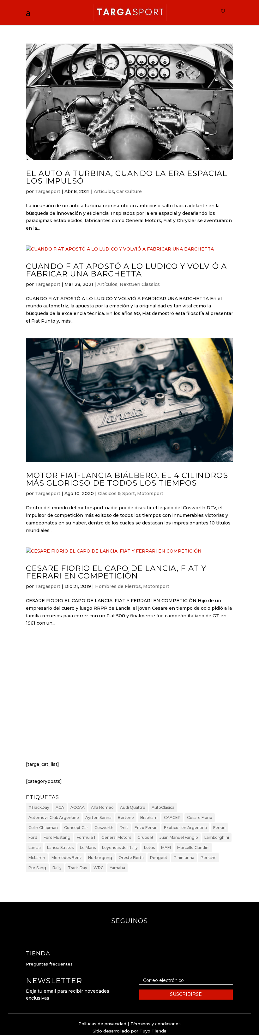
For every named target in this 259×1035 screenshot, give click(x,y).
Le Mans (88, 847)
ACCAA (77, 807)
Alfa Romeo (102, 807)
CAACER (172, 817)
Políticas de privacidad (102, 1023)
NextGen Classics (140, 284)
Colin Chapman (43, 827)
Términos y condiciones (155, 1023)
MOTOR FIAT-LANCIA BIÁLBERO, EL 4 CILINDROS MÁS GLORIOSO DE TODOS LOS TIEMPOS (127, 479)
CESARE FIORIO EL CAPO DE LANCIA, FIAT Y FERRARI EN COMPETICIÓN (116, 572)
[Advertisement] (129, 700)
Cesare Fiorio (199, 817)
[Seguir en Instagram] (136, 934)
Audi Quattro (132, 807)
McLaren (36, 857)
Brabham (149, 817)
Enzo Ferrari (146, 827)
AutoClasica (163, 807)
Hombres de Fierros (118, 586)
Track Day (77, 867)
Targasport (47, 191)
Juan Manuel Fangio (179, 837)
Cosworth (103, 827)
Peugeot (158, 857)
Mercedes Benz (66, 857)
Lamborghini (216, 837)
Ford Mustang (57, 837)
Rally (57, 867)
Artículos (104, 191)
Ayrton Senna (98, 817)
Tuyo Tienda (153, 1030)
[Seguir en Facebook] (123, 934)
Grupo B (145, 837)
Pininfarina (184, 857)
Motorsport (150, 493)
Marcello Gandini (193, 847)
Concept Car (76, 827)
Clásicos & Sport (116, 493)
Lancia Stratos (60, 847)
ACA (60, 807)
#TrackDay (38, 807)
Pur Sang (37, 867)
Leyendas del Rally (120, 847)
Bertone (126, 817)
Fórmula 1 (86, 837)
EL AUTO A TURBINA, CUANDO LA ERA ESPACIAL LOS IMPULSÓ (126, 177)
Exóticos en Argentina (185, 827)
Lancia (34, 847)
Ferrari (219, 827)
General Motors (116, 837)
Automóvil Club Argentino (53, 817)
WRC (98, 867)
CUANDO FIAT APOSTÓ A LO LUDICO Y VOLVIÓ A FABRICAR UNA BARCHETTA (126, 270)
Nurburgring (100, 857)
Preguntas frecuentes (49, 963)
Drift (124, 827)
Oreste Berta (131, 857)
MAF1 (166, 847)
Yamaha (117, 867)
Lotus (149, 847)
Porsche (209, 857)
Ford (32, 837)
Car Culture (129, 191)
